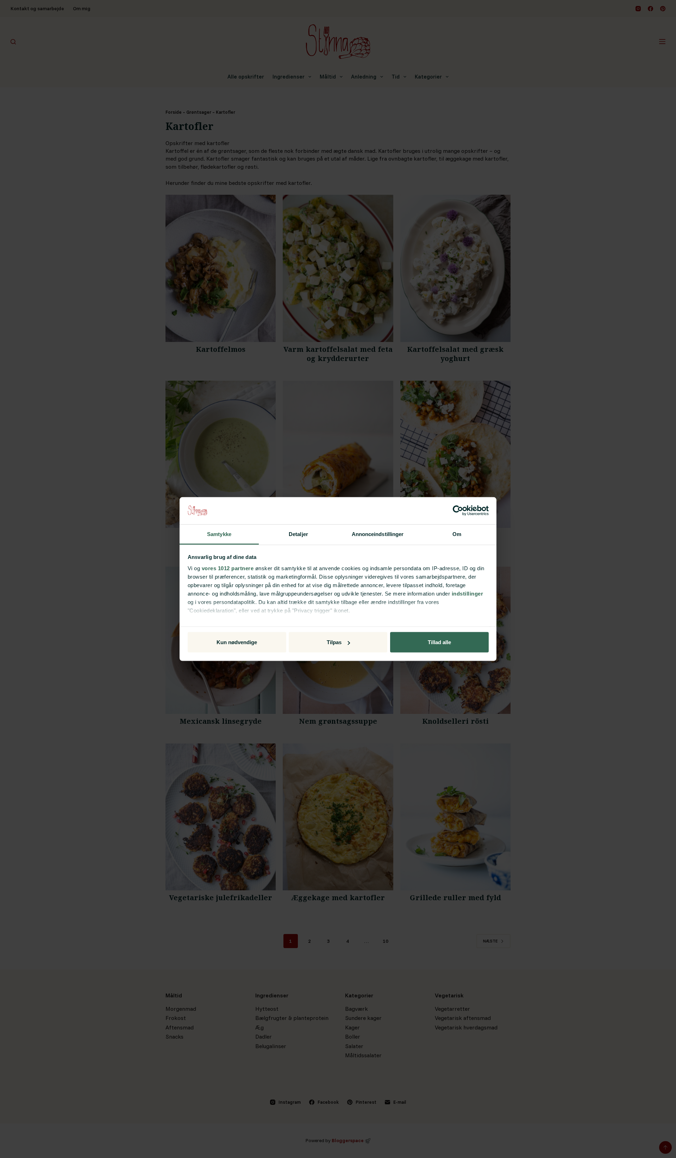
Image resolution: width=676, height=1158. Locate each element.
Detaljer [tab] (298, 534)
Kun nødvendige (237, 642)
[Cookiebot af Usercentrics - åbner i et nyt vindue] (458, 510)
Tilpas (334, 642)
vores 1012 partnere (228, 568)
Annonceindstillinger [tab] (378, 534)
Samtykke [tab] (219, 534)
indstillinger (467, 593)
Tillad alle (439, 642)
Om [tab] (456, 534)
